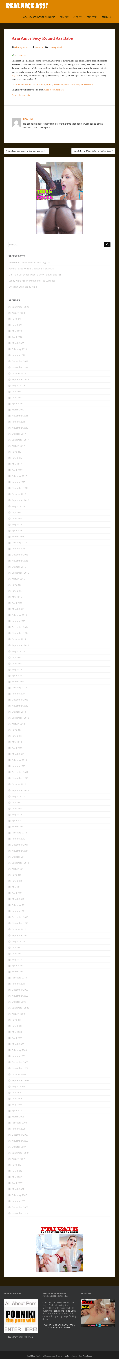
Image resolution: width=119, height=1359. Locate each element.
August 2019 (18, 385)
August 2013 (18, 723)
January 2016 (18, 548)
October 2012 (19, 784)
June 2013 (17, 735)
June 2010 (17, 953)
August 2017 (18, 445)
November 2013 (20, 705)
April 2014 (17, 675)
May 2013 (17, 741)
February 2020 (19, 349)
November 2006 (20, 1213)
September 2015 (20, 572)
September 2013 (20, 717)
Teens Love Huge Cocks (65, 1310)
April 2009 (17, 1038)
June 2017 (17, 457)
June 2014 (17, 663)
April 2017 (17, 470)
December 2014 (20, 627)
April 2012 (17, 820)
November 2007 (20, 1140)
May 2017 (17, 464)
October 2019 (19, 373)
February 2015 (19, 615)
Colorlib (68, 1356)
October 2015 (19, 566)
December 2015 (20, 554)
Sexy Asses (92, 17)
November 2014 (20, 633)
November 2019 (20, 367)
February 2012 (19, 832)
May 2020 (17, 331)
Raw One (39, 47)
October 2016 (19, 494)
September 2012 (20, 790)
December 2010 (20, 917)
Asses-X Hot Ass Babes (54, 90)
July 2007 (16, 1164)
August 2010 (18, 941)
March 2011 (18, 899)
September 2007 (20, 1152)
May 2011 (17, 886)
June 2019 (17, 397)
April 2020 (17, 337)
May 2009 (17, 1032)
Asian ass (77, 17)
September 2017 (20, 439)
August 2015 (18, 578)
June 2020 (17, 325)
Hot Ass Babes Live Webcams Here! (38, 17)
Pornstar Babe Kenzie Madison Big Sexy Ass (31, 268)
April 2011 (17, 893)
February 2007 (19, 1195)
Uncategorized (55, 47)
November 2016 (20, 488)
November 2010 (20, 923)
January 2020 (18, 355)
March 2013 (18, 754)
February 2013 (19, 760)
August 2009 (18, 1013)
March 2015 (18, 609)
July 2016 (16, 512)
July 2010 (16, 947)
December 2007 (20, 1134)
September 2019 (20, 379)
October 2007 (19, 1146)
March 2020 (18, 343)
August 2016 (18, 506)
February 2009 (19, 1050)
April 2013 (17, 748)
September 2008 (20, 1080)
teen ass (106, 17)
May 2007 (17, 1177)
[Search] (107, 244)
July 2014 (16, 657)
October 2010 (19, 929)
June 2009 (17, 1025)
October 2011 (19, 856)
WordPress (87, 1356)
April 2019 (17, 403)
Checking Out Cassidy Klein (23, 286)
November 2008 (20, 1068)
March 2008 (18, 1116)
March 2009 (18, 1044)
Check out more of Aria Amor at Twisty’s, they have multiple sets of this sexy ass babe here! (52, 84)
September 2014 (20, 645)
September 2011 (20, 862)
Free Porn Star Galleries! (20, 1336)
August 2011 (18, 868)
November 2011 (20, 850)
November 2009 (20, 995)
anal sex (64, 17)
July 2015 (16, 584)
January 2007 (18, 1201)
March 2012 (18, 826)
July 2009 (16, 1019)
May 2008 (17, 1104)
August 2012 (18, 796)
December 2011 (20, 844)
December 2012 (20, 772)
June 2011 (17, 880)
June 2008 (17, 1098)
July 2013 (16, 729)
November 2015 (20, 560)
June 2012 (17, 808)
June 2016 (17, 518)
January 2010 (18, 983)
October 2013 (19, 711)
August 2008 (18, 1086)
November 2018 (20, 415)
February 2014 (19, 687)
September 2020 (20, 306)
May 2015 (17, 596)
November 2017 (20, 427)
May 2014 (17, 669)
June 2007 (17, 1171)
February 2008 (19, 1122)
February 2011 (19, 905)
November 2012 (20, 778)
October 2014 (19, 639)
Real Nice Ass (33, 1356)
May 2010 (17, 959)
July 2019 (16, 391)
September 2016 (20, 500)
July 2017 (16, 451)
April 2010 (17, 965)
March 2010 (18, 971)
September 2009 (20, 1007)
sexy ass (15, 75)
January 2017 (18, 482)
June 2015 (17, 590)
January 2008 (18, 1128)
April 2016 (17, 530)
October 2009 (19, 1001)
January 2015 (18, 621)
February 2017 (19, 476)
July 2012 (16, 802)
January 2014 (18, 693)
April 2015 (17, 602)
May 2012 (17, 814)
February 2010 (19, 977)
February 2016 (19, 542)
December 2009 (20, 989)
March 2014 (18, 681)
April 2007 (17, 1183)
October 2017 (19, 433)
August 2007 (18, 1158)
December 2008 (20, 1062)
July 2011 (16, 874)
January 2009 (18, 1056)
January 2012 (18, 838)
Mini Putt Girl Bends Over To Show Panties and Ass (35, 274)
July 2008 (16, 1092)
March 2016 (18, 536)
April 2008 (17, 1110)
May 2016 (17, 524)
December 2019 (20, 361)
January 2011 (18, 911)
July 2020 (16, 318)
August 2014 (18, 651)
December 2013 (20, 699)
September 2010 (20, 935)
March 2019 (18, 409)
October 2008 (19, 1074)
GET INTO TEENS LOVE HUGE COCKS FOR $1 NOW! (59, 1326)
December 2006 (20, 1207)
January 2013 (18, 766)
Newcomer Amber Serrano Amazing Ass (29, 262)
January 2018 (18, 421)
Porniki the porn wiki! (21, 95)
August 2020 (18, 312)
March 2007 (18, 1189)
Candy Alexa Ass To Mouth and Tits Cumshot (32, 280)
